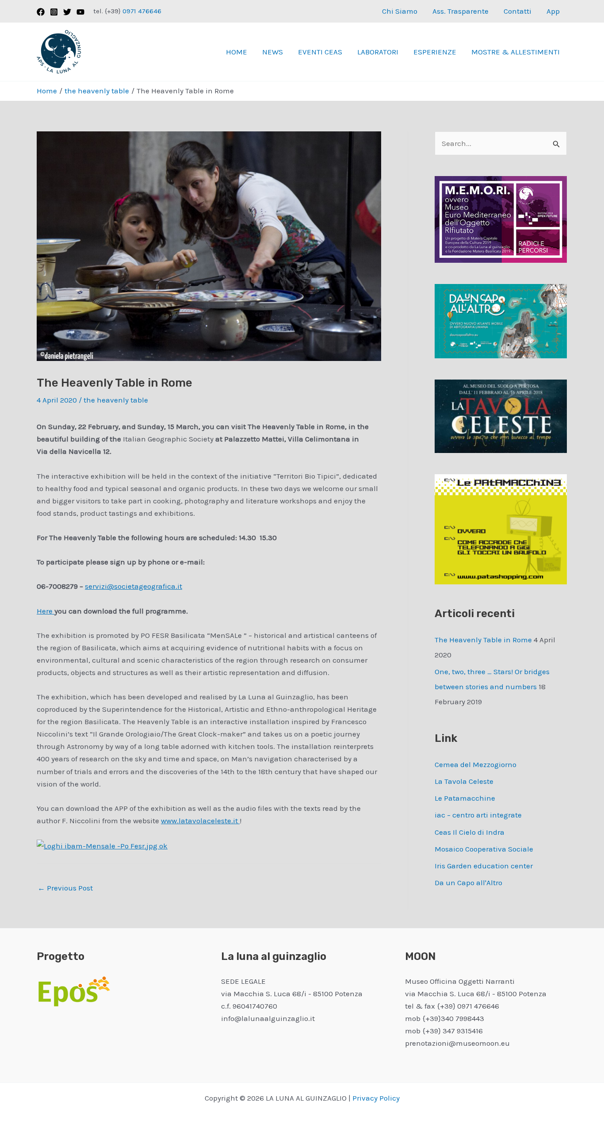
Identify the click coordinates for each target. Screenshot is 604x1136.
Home (236, 51)
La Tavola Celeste (464, 781)
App (553, 11)
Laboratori (377, 51)
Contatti (517, 11)
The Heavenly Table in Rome (483, 639)
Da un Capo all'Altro (468, 882)
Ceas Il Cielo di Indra (470, 832)
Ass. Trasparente (460, 11)
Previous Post (65, 887)
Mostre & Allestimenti (515, 51)
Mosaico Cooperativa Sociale (484, 848)
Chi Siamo (399, 11)
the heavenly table (116, 399)
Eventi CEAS (320, 51)
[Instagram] (54, 12)
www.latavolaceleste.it (200, 820)
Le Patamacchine (465, 798)
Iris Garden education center (484, 865)
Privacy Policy (376, 1098)
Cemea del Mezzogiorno (475, 764)
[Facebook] (41, 12)
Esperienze (434, 51)
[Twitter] (67, 12)
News (272, 51)
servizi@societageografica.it (133, 586)
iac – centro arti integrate (478, 814)
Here (45, 610)
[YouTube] (80, 12)
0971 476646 (141, 11)
